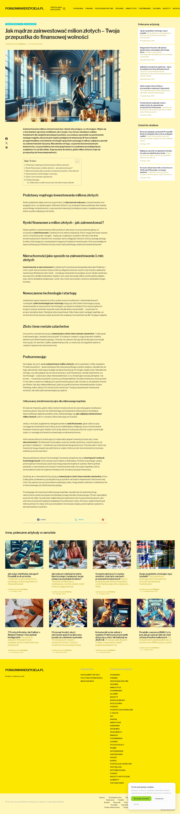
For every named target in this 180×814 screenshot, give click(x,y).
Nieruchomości (117, 700)
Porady (113, 773)
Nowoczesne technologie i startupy (41, 174)
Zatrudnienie (116, 751)
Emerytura (115, 722)
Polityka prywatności (92, 678)
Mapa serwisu (87, 681)
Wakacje (114, 735)
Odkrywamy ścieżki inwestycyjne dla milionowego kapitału (52, 183)
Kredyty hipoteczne (120, 777)
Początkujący (117, 745)
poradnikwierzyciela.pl (24, 8)
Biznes (113, 761)
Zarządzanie (116, 754)
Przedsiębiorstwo (119, 681)
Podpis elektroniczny (121, 764)
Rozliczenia (116, 703)
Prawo (113, 748)
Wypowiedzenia (118, 770)
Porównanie (116, 691)
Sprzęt (113, 757)
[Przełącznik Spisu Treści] (76, 161)
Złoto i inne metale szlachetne (39, 177)
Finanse (9, 24)
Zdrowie (114, 684)
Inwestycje (18, 24)
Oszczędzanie (30, 24)
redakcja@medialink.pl (55, 802)
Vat (112, 716)
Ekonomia (115, 729)
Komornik (115, 726)
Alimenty (114, 780)
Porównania (116, 738)
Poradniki (115, 675)
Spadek (113, 719)
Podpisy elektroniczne (121, 710)
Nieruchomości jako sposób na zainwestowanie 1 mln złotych (52, 171)
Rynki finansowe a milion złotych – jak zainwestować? (49, 168)
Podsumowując (32, 180)
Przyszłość (116, 767)
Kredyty (114, 697)
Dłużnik (114, 694)
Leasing (114, 742)
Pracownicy (116, 732)
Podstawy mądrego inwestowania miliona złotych (47, 165)
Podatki (114, 707)
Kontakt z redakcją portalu (14, 676)
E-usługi (114, 713)
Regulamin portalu (90, 675)
